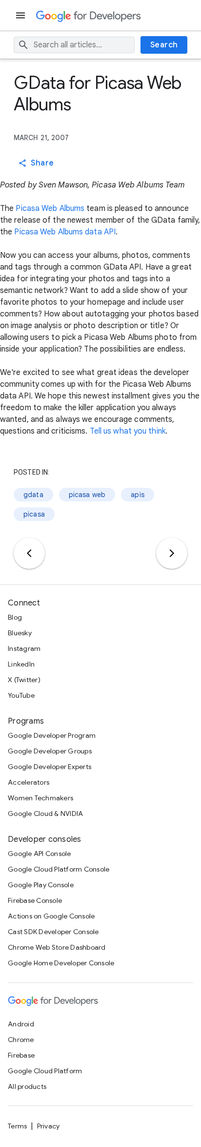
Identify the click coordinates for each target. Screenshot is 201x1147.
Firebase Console (35, 900)
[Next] (171, 553)
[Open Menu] (21, 15)
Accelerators (28, 782)
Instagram (24, 648)
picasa (34, 514)
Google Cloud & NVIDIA (45, 813)
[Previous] (29, 553)
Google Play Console (41, 884)
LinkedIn (21, 664)
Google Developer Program (52, 735)
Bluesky (20, 632)
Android (21, 1024)
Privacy (48, 1126)
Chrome (21, 1039)
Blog (15, 617)
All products (27, 1086)
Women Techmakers (40, 797)
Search (164, 45)
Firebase (21, 1055)
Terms (17, 1126)
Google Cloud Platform (45, 1070)
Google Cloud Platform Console (58, 869)
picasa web (87, 494)
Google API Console (39, 853)
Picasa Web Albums (50, 208)
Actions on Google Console (51, 916)
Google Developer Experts (49, 766)
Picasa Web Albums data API (65, 232)
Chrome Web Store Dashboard (57, 947)
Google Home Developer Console (61, 963)
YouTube (21, 695)
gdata (33, 494)
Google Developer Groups (50, 751)
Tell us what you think (127, 431)
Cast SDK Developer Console (53, 931)
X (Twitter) (24, 679)
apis (137, 494)
